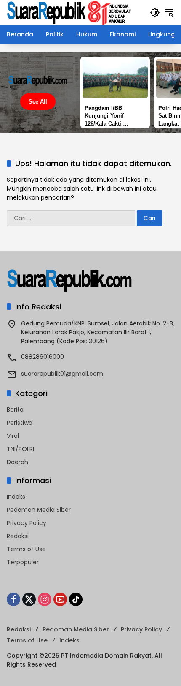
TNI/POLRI (20, 449)
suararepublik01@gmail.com (62, 373)
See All (38, 101)
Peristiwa (19, 422)
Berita (15, 409)
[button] (155, 13)
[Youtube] (60, 599)
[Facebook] (13, 599)
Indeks (16, 496)
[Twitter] (29, 599)
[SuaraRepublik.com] (69, 12)
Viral (13, 436)
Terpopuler (23, 562)
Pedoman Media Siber (39, 510)
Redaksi (18, 536)
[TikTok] (76, 599)
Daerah (17, 462)
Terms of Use (26, 549)
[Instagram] (44, 599)
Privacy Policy (26, 523)
